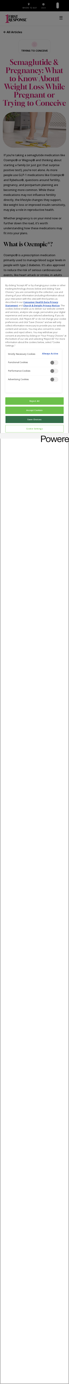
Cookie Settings (34, 428)
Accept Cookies (34, 410)
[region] (34, 830)
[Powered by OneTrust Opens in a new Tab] (53, 436)
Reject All (35, 401)
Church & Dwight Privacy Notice (41, 305)
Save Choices (34, 419)
